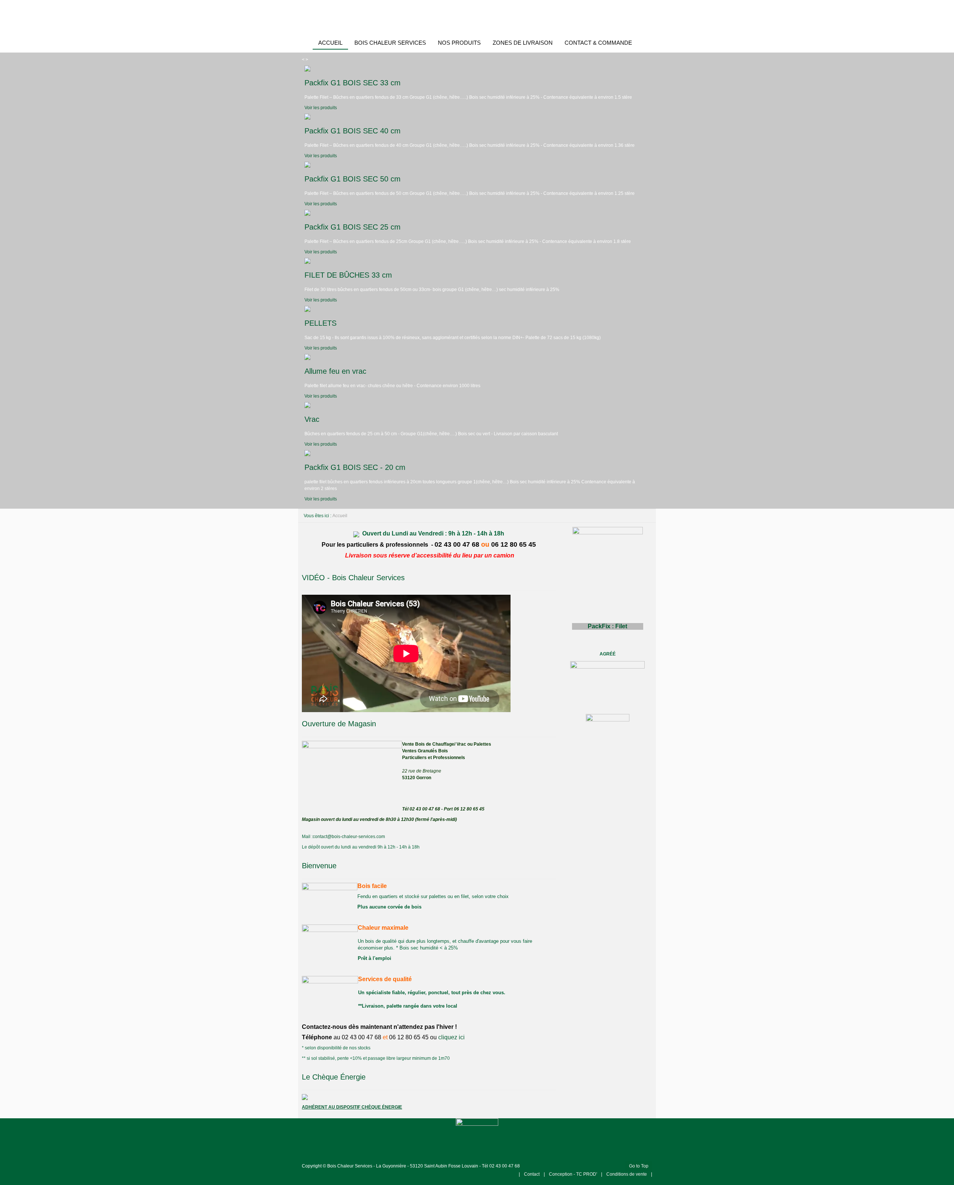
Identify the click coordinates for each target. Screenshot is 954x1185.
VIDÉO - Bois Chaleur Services (353, 577)
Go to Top (638, 1166)
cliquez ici (451, 1037)
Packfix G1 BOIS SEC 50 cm (352, 179)
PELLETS (320, 323)
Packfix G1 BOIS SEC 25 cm (352, 227)
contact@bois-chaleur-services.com (349, 836)
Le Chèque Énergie (334, 1077)
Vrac (311, 419)
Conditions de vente (626, 1174)
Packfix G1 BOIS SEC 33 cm (352, 83)
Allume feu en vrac (335, 371)
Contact (532, 1174)
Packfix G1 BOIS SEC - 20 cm (354, 467)
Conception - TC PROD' (573, 1174)
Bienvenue (319, 866)
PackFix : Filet (607, 626)
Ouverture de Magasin (339, 724)
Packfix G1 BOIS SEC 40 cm (352, 131)
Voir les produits (320, 107)
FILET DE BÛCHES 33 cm (348, 275)
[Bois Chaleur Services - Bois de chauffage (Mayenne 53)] (477, 17)
